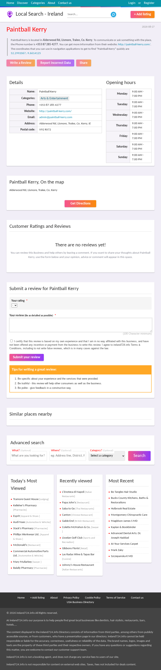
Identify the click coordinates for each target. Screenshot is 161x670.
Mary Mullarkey (27, 562)
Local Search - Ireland (39, 14)
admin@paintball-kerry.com (55, 117)
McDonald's (26, 545)
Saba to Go (78, 508)
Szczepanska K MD (122, 556)
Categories (38, 3)
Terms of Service (115, 597)
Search (139, 456)
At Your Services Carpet (124, 544)
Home (10, 3)
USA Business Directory (80, 602)
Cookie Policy (93, 597)
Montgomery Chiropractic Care (129, 515)
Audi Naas (32, 522)
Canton (77, 515)
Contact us (64, 3)
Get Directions (80, 203)
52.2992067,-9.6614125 (26, 53)
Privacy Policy (71, 597)
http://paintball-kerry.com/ (134, 44)
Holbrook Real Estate (123, 508)
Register (149, 3)
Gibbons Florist (75, 548)
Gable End (78, 521)
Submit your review (26, 357)
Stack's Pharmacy (30, 528)
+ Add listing (142, 14)
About (51, 3)
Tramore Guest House (31, 499)
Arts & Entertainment (54, 98)
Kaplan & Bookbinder (123, 527)
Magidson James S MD (124, 521)
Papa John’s (75, 502)
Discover (22, 3)
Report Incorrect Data (55, 63)
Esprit (26, 516)
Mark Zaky (117, 550)
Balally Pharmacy (30, 568)
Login (131, 3)
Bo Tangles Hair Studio (124, 492)
